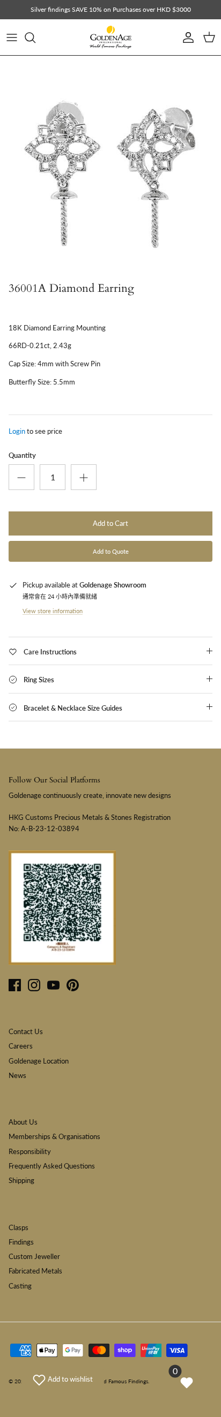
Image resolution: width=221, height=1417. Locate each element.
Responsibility (30, 1151)
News (17, 1075)
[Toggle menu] (12, 37)
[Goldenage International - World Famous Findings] (110, 37)
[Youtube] (53, 985)
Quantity (22, 455)
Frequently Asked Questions (52, 1166)
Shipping (21, 1180)
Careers (21, 1046)
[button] (62, 1379)
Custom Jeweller (34, 1256)
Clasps (18, 1227)
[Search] (35, 37)
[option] (110, 166)
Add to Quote (111, 551)
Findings (21, 1242)
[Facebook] (15, 985)
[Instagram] (34, 985)
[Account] (185, 37)
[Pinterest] (73, 985)
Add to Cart (110, 523)
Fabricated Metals (35, 1271)
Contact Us (26, 1031)
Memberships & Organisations (54, 1136)
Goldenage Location (39, 1061)
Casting (20, 1286)
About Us (23, 1122)
